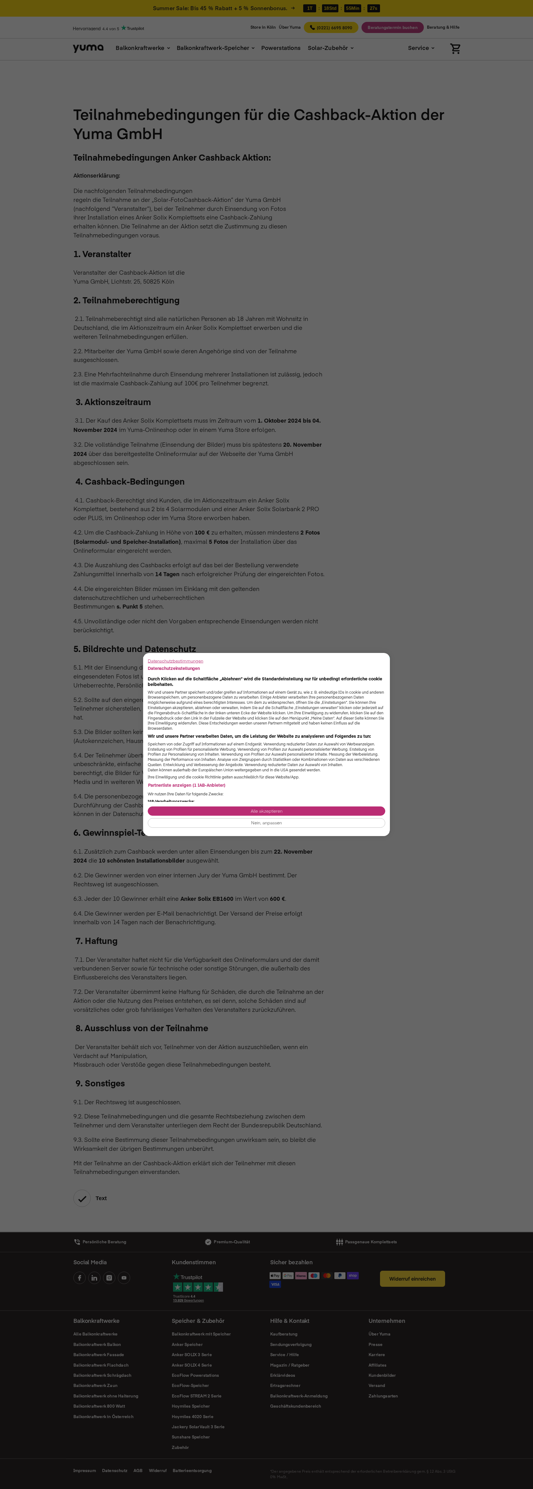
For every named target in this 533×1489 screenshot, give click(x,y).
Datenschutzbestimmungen (175, 661)
